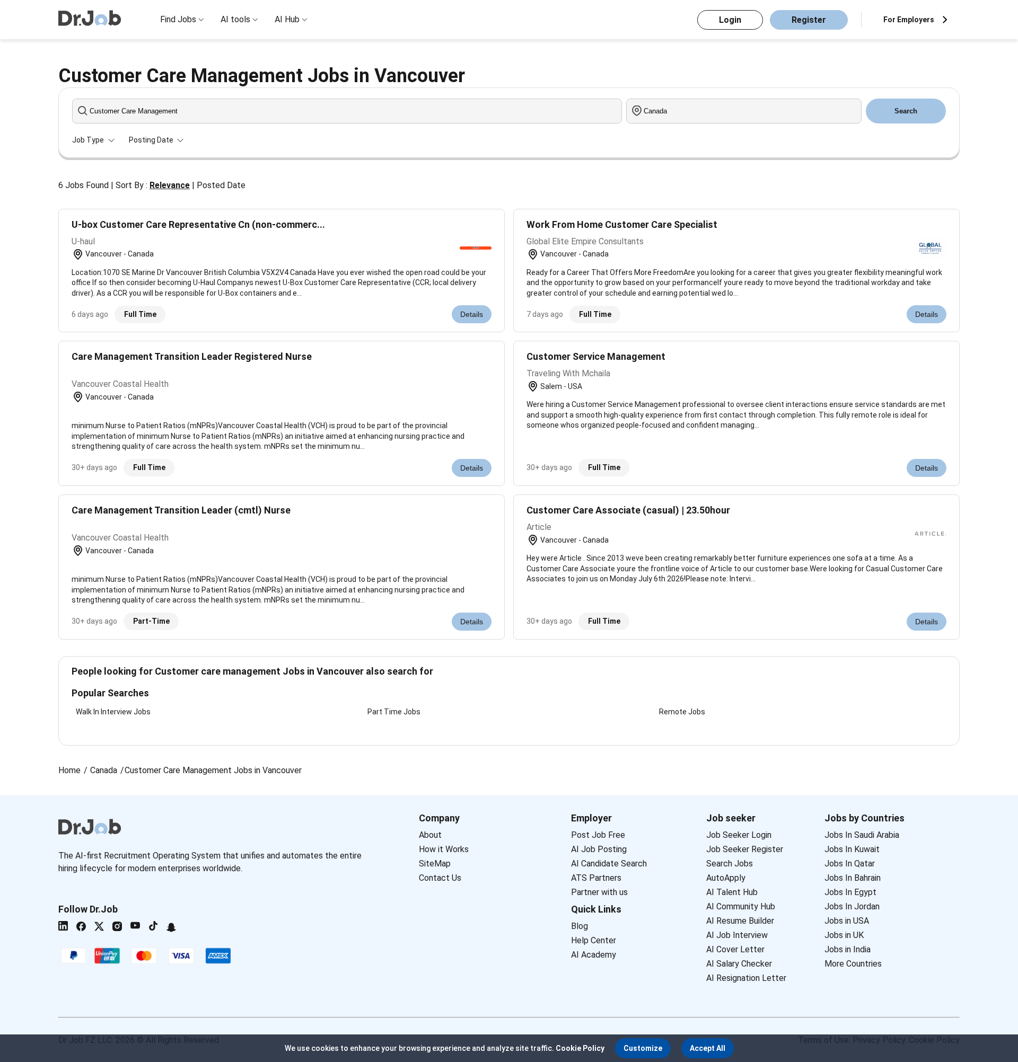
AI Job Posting (599, 849)
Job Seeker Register (744, 849)
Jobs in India (847, 949)
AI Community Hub (740, 906)
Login (730, 20)
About (430, 835)
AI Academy (593, 955)
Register (809, 20)
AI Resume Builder (740, 921)
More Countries (853, 964)
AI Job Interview (737, 935)
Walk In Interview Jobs (113, 711)
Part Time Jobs (393, 711)
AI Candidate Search (609, 864)
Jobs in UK (844, 935)
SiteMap (435, 864)
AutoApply (725, 878)
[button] (643, 1048)
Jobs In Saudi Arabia (861, 835)
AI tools (235, 19)
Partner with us (599, 892)
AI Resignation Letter (746, 978)
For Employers (908, 19)
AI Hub (287, 19)
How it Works (444, 849)
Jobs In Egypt (850, 892)
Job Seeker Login (738, 835)
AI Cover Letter (735, 949)
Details (471, 314)
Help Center (593, 940)
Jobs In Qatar (849, 864)
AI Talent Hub (732, 892)
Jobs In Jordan (852, 906)
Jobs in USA (846, 921)
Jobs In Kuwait (852, 849)
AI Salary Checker (739, 964)
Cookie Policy (580, 1048)
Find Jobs (178, 19)
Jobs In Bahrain (852, 878)
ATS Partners (596, 878)
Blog (579, 926)
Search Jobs (729, 864)
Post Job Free (598, 835)
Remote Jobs (682, 711)
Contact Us (440, 878)
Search (905, 111)
